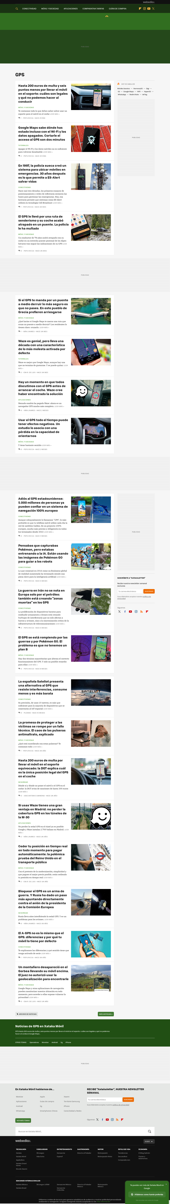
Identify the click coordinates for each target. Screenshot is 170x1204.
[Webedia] (149, 1)
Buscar (149, 1131)
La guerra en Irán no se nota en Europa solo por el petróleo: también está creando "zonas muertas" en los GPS (41, 596)
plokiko (27, 713)
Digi (147, 88)
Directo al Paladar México (84, 1185)
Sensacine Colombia (61, 1189)
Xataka (19, 1153)
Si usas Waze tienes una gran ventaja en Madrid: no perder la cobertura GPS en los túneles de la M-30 (42, 811)
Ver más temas (23, 1120)
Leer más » (54, 114)
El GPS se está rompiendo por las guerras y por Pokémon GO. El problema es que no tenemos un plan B (43, 643)
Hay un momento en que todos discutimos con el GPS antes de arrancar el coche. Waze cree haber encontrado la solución (42, 387)
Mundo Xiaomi (21, 1169)
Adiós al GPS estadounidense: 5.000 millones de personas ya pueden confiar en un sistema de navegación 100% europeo (43, 504)
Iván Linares (28, 331)
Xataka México (22, 1184)
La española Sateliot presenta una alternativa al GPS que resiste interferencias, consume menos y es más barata (42, 687)
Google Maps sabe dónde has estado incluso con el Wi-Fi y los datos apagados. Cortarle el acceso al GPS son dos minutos (42, 133)
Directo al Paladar (84, 1153)
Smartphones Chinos (48, 1111)
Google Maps (128, 91)
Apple (42, 1096)
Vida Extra (40, 1156)
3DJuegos (40, 1153)
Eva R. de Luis (29, 372)
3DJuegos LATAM (42, 1184)
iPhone (68, 1042)
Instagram (144, 8)
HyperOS (147, 91)
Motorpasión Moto (105, 1156)
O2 (119, 91)
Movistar (45, 1042)
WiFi (139, 91)
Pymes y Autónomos (143, 1157)
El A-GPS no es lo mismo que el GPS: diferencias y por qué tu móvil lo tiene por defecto (41, 937)
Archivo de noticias (27, 1014)
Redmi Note (134, 94)
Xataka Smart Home (21, 1164)
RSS (141, 611)
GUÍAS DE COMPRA (117, 8)
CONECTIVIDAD (29, 8)
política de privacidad (121, 1105)
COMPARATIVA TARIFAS (93, 8)
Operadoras (34, 1042)
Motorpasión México (103, 1185)
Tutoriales (23, 145)
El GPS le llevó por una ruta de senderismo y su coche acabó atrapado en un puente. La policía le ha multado (43, 222)
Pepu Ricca (28, 118)
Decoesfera (122, 1156)
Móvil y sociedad (26, 107)
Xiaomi (66, 1096)
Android (55, 1042)
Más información (103, 1201)
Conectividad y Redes (73, 1111)
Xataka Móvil (21, 1156)
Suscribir (149, 591)
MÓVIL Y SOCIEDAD (50, 8)
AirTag (144, 94)
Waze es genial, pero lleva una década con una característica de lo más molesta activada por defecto (41, 347)
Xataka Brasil (21, 1188)
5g (62, 1042)
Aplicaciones (24, 400)
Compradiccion (124, 1160)
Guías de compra (47, 1101)
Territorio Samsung (72, 1101)
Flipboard (140, 8)
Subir (147, 1141)
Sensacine (61, 1153)
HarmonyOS (138, 88)
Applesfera (20, 1160)
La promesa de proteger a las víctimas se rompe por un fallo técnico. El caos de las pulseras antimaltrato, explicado (42, 728)
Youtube (148, 8)
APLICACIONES (71, 8)
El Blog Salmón (144, 1153)
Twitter (153, 8)
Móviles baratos (123, 88)
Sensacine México (64, 1184)
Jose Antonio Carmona (34, 795)
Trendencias (123, 1153)
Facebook (125, 611)
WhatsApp (122, 94)
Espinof (60, 1156)
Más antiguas (106, 1014)
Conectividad (24, 187)
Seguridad (23, 782)
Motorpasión (103, 1153)
